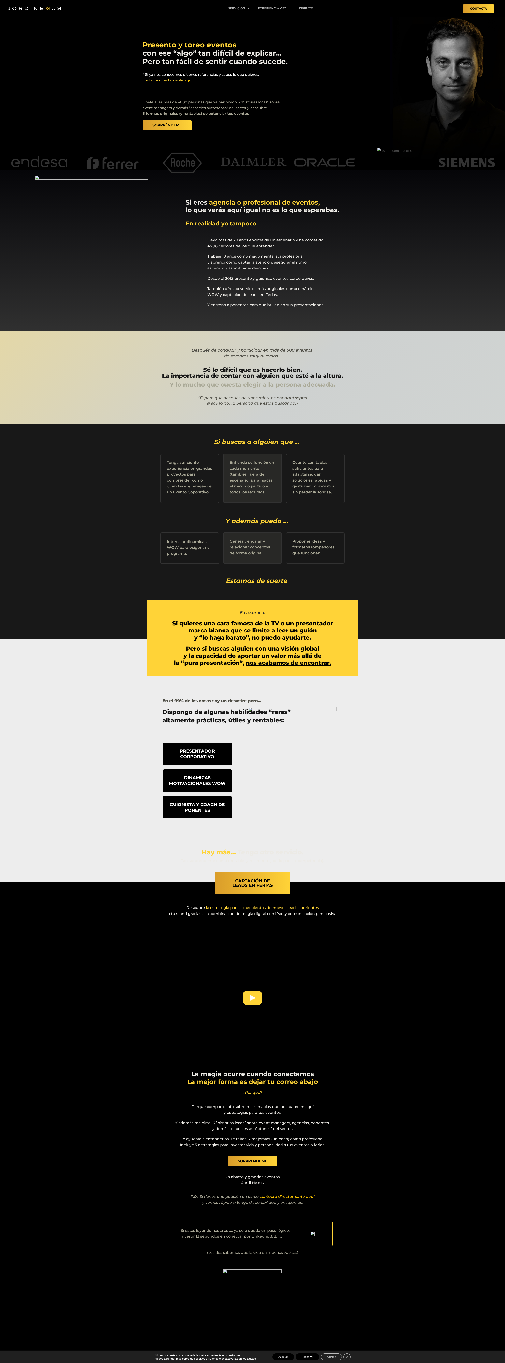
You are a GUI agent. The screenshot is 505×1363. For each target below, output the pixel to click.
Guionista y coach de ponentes (197, 807)
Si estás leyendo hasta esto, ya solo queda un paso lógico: (235, 1230)
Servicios (236, 8)
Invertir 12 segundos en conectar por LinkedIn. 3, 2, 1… (231, 1236)
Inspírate (305, 8)
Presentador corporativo (197, 754)
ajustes (251, 1358)
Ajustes (331, 1356)
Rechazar (307, 1356)
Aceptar (283, 1356)
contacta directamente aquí (287, 1196)
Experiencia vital (273, 8)
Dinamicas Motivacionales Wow (197, 780)
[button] (252, 999)
